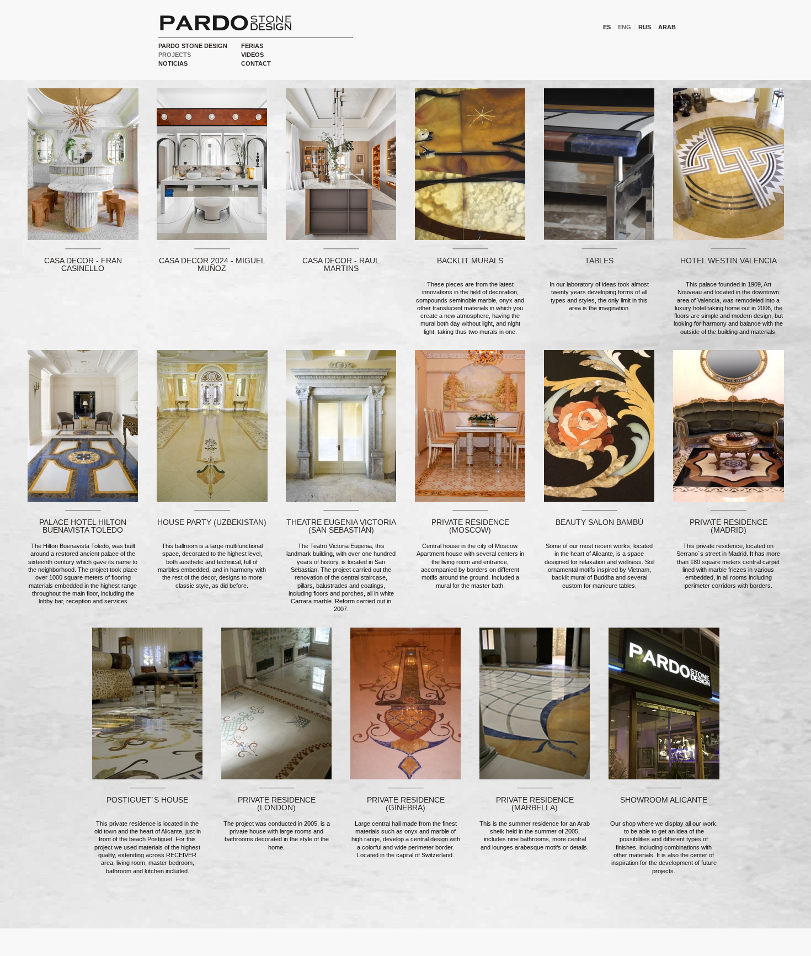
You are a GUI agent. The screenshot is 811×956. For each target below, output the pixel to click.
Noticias (173, 63)
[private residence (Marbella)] (534, 702)
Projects (174, 54)
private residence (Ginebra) (406, 803)
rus (644, 27)
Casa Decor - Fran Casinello (83, 264)
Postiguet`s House (147, 799)
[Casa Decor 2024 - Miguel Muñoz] (212, 163)
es (607, 27)
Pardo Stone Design (192, 46)
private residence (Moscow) (470, 526)
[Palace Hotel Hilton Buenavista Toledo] (83, 425)
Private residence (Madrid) (728, 526)
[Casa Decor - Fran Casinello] (83, 163)
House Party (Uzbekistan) (211, 522)
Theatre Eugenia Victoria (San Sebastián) (341, 526)
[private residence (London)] (276, 702)
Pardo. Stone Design (225, 22)
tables (599, 260)
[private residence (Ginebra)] (405, 702)
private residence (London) (277, 803)
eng (624, 27)
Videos (252, 54)
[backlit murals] (470, 163)
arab (667, 27)
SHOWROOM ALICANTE (663, 799)
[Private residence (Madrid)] (728, 425)
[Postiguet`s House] (147, 702)
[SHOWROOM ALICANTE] (664, 702)
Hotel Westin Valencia (728, 260)
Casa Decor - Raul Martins (341, 264)
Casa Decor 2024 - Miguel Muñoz (212, 264)
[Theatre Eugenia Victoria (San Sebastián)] (341, 425)
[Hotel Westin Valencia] (728, 163)
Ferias (252, 46)
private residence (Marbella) (535, 803)
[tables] (599, 163)
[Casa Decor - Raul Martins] (341, 163)
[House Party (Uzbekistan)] (212, 425)
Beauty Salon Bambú (599, 522)
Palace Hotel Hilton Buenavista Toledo (82, 526)
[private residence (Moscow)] (470, 425)
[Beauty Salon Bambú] (599, 425)
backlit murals (470, 260)
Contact (256, 63)
